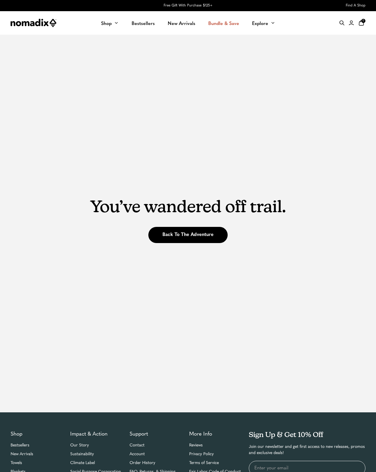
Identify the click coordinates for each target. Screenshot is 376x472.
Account (137, 454)
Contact (137, 445)
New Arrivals (22, 454)
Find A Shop (355, 5)
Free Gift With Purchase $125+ (188, 5)
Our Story (79, 445)
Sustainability (82, 454)
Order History (142, 463)
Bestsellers (20, 445)
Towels (16, 463)
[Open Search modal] (341, 22)
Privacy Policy (201, 454)
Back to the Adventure (188, 234)
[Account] (351, 22)
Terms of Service (204, 463)
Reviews (196, 445)
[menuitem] (109, 22)
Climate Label (82, 463)
